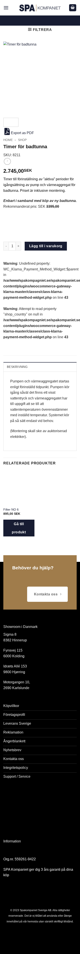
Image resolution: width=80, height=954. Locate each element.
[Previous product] (7, 161)
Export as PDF (22, 133)
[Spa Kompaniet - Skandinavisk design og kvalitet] (40, 7)
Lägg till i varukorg (45, 246)
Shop (22, 140)
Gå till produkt (19, 528)
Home (8, 140)
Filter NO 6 (11, 509)
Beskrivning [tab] (17, 367)
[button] (6, 7)
